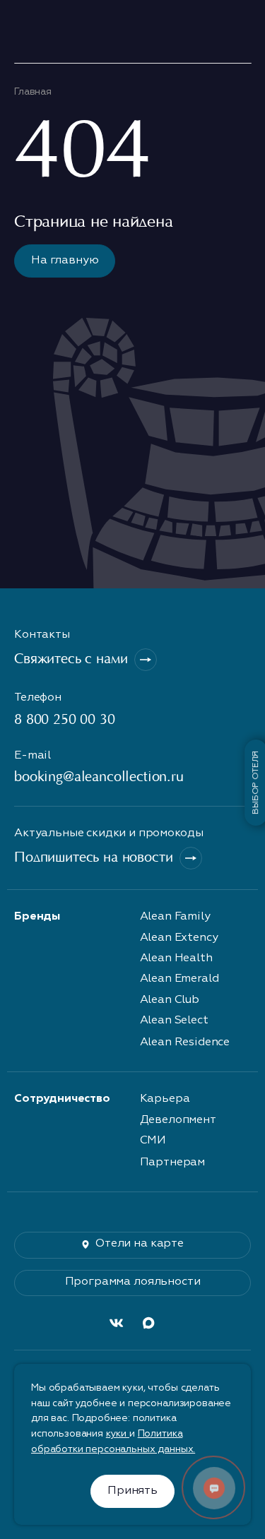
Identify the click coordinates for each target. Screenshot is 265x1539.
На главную (64, 260)
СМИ (153, 1140)
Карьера (165, 1099)
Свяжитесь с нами (70, 660)
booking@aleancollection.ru (99, 778)
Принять (132, 1491)
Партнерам (173, 1162)
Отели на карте (139, 1243)
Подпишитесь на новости (93, 858)
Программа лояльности (133, 1282)
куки (117, 1434)
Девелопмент (178, 1120)
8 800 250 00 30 (64, 720)
